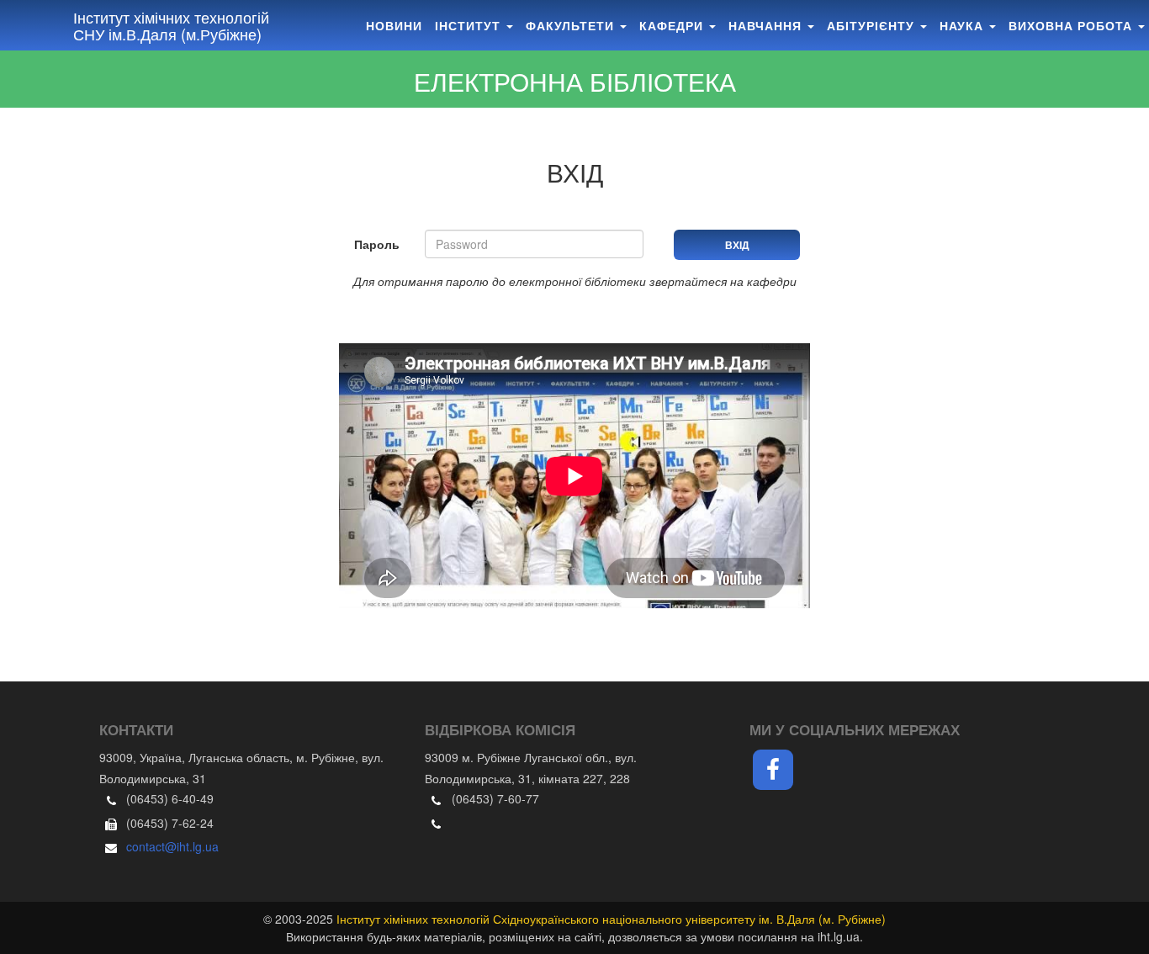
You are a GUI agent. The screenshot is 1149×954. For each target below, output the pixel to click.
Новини (394, 25)
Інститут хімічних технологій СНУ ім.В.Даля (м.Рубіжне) (171, 25)
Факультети (572, 25)
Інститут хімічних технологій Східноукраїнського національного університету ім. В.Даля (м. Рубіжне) (611, 918)
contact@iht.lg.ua (172, 846)
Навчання (767, 25)
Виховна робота (1072, 25)
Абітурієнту (873, 25)
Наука (964, 25)
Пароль (377, 244)
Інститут (470, 25)
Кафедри (673, 25)
